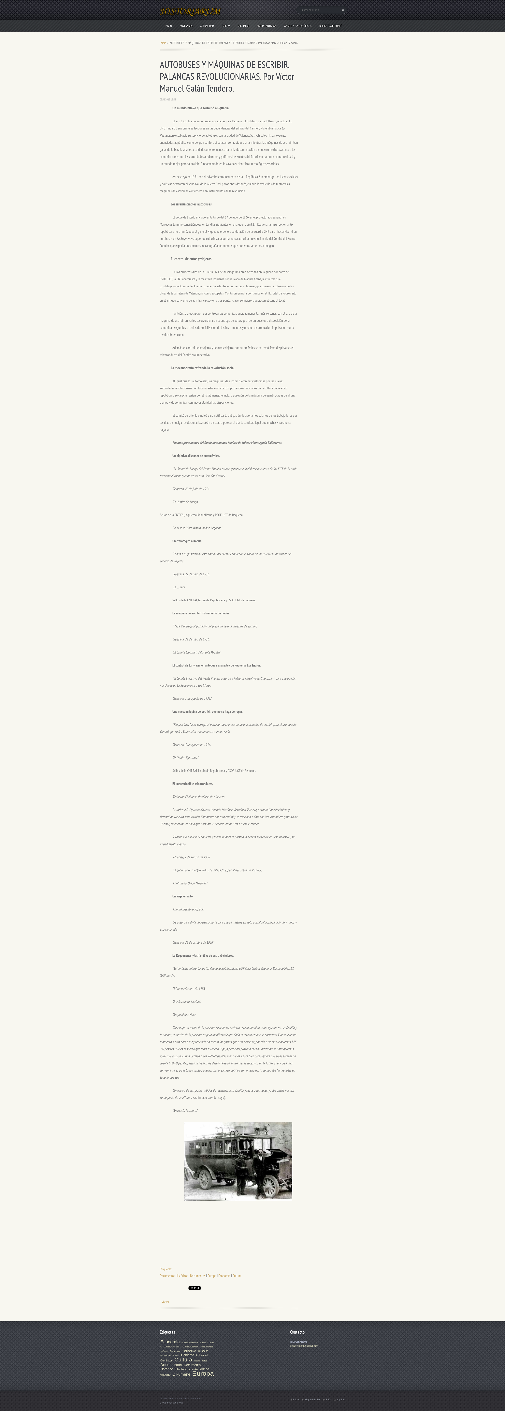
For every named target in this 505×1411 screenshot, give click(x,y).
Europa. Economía (191, 1347)
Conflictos (166, 1360)
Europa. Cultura (207, 1343)
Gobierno (187, 1355)
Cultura (237, 1275)
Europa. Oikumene (172, 1347)
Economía (224, 1275)
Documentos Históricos (297, 26)
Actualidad (207, 26)
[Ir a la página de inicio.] (190, 14)
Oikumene (243, 26)
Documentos (197, 1275)
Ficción (197, 1361)
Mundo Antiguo (266, 26)
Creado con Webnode (171, 1402)
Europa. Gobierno (189, 1343)
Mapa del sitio (312, 1399)
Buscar (342, 10)
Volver (165, 1301)
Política (176, 1355)
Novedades (186, 26)
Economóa (175, 1351)
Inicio (168, 26)
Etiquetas (165, 1269)
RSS (328, 1399)
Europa (226, 26)
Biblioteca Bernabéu (331, 26)
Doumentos (165, 1355)
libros (204, 1360)
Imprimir (341, 1399)
